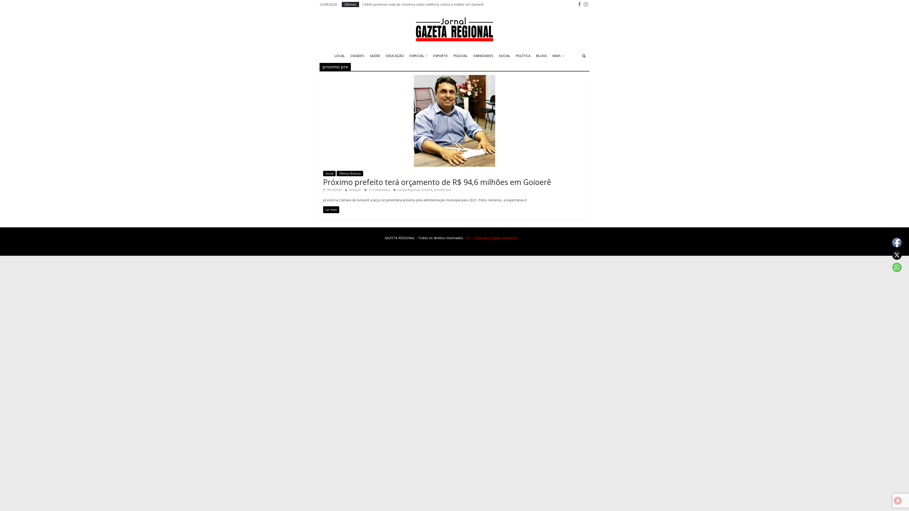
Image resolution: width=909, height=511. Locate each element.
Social (504, 55)
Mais (557, 55)
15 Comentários (379, 190)
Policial (461, 55)
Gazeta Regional (408, 190)
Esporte (440, 55)
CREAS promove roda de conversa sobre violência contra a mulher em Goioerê (423, 4)
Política (523, 55)
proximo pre (442, 190)
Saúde (375, 55)
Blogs (541, 55)
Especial (417, 55)
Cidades (357, 55)
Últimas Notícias (350, 174)
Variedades (483, 55)
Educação (395, 55)
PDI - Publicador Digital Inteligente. (491, 238)
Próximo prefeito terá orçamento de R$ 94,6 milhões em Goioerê (437, 182)
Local (339, 55)
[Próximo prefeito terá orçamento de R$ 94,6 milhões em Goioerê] (454, 77)
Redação (355, 190)
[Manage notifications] (898, 500)
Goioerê (426, 190)
